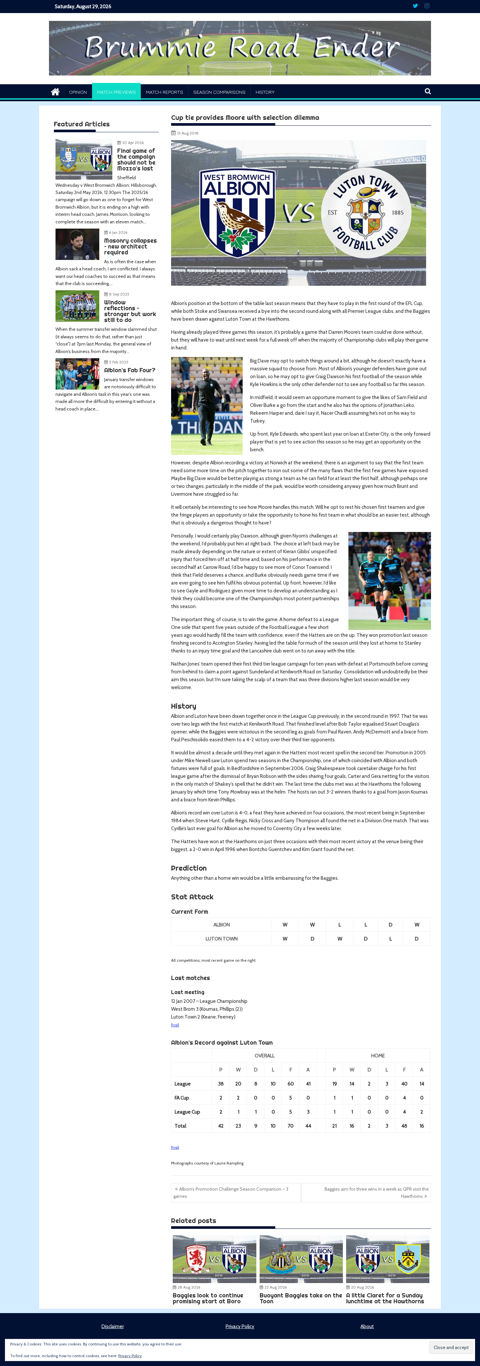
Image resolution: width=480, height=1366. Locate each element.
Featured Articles (82, 124)
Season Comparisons (219, 92)
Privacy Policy (240, 1326)
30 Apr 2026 (133, 142)
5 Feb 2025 (118, 362)
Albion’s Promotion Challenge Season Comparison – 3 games (230, 1192)
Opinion (78, 92)
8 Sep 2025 (119, 294)
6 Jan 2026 (118, 232)
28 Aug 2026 (189, 1287)
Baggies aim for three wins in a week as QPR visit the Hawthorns (377, 1192)
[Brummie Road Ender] (240, 80)
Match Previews (116, 92)
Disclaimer (113, 1326)
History (265, 92)
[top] (175, 1024)
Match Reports (164, 92)
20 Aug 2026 (362, 1287)
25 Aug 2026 (275, 1287)
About (367, 1326)
